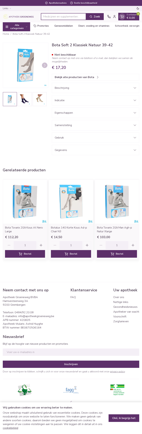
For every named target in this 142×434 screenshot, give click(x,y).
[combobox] (63, 16)
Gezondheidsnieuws (125, 307)
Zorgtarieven (121, 321)
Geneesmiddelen (63, 25)
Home (6, 34)
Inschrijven (71, 364)
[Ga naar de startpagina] (20, 16)
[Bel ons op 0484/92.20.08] (109, 16)
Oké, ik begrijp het (124, 418)
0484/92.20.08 (24, 312)
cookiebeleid (10, 428)
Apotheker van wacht (126, 312)
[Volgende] (44, 65)
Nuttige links (120, 302)
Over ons (118, 297)
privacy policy (117, 371)
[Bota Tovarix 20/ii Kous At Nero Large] (25, 202)
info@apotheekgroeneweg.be (36, 316)
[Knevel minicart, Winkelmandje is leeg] (122, 16)
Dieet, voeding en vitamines (93, 25)
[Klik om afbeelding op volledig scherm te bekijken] (25, 65)
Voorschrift (119, 316)
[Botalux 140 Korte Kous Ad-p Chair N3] (71, 202)
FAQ (73, 297)
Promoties (43, 25)
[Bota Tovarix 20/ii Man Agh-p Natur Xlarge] (117, 202)
